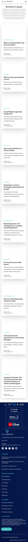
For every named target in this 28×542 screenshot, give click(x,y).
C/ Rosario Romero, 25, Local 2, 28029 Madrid (13, 437)
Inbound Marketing (8, 220)
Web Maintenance (6, 479)
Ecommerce (4, 485)
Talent (25, 540)
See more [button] (5, 529)
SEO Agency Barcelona (7, 502)
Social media (7, 108)
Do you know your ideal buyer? (9, 466)
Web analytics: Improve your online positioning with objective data (14, 457)
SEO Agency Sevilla (6, 508)
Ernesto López (7, 53)
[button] (25, 1)
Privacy (17, 540)
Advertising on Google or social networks (11, 469)
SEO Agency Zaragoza (7, 512)
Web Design (6, 74)
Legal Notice (12, 540)
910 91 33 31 (4, 440)
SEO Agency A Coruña (7, 505)
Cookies (21, 540)
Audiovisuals (5, 495)
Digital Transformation (9, 39)
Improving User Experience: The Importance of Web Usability (13, 462)
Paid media (4, 489)
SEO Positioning (6, 476)
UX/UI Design (5, 482)
